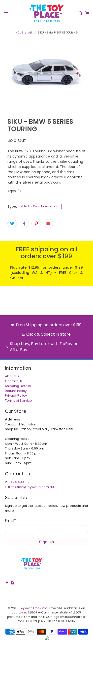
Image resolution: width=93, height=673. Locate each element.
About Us (12, 376)
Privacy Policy (16, 395)
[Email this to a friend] (48, 223)
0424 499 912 (19, 482)
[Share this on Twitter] (12, 223)
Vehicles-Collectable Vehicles (40, 206)
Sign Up (46, 542)
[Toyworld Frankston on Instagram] (12, 583)
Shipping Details (18, 386)
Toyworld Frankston (33, 608)
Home (19, 33)
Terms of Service (18, 400)
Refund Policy (16, 390)
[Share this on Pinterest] (36, 223)
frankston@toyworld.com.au (31, 486)
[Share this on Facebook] (24, 223)
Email (10, 520)
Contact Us (14, 381)
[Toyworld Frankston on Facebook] (7, 583)
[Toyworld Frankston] (46, 13)
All (30, 33)
